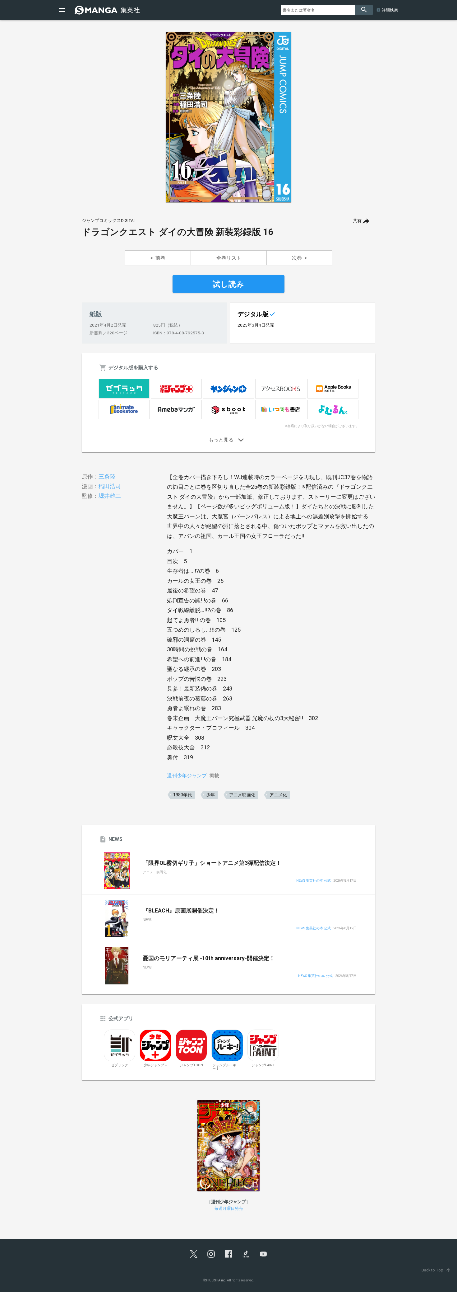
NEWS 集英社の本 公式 (313, 881)
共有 (357, 221)
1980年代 (182, 794)
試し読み (228, 284)
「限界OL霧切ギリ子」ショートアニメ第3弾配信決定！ (212, 863)
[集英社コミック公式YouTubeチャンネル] (263, 1254)
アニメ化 (278, 794)
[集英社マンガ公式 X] (193, 1254)
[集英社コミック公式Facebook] (228, 1254)
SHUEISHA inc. (215, 1280)
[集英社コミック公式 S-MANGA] (108, 9)
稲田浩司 (110, 486)
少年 (210, 794)
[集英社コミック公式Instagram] (211, 1254)
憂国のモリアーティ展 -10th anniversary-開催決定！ (209, 958)
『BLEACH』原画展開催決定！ (181, 911)
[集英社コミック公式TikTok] (245, 1254)
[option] (228, 117)
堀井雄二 (110, 496)
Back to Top (436, 1270)
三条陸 (107, 476)
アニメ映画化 (242, 794)
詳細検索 (390, 9)
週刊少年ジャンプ (187, 776)
